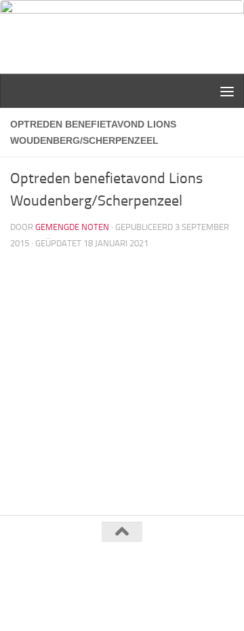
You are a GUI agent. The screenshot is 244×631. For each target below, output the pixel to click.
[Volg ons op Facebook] (109, 592)
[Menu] (227, 91)
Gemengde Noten (72, 227)
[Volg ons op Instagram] (134, 592)
